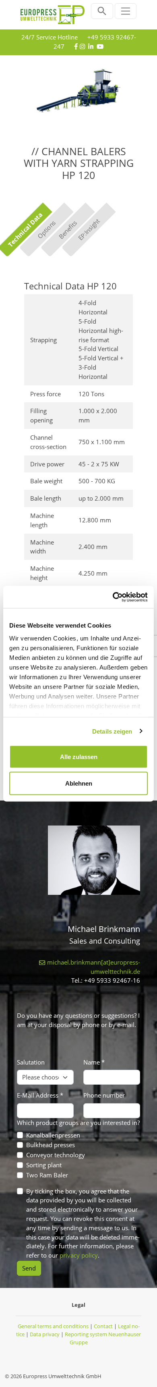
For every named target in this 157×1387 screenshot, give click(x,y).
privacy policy (79, 1255)
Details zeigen (112, 731)
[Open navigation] (126, 11)
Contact (103, 1326)
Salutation (31, 1062)
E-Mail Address (40, 1095)
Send (29, 1268)
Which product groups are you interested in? (78, 1123)
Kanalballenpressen (53, 1135)
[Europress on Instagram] (82, 46)
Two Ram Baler (47, 1175)
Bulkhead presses (50, 1145)
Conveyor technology (55, 1155)
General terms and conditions (53, 1326)
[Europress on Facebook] (76, 46)
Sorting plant (44, 1165)
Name (94, 1062)
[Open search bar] (102, 11)
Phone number (104, 1095)
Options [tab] (46, 229)
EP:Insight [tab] (88, 229)
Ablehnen (78, 783)
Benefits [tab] (67, 229)
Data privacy (45, 1334)
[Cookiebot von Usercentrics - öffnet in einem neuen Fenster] (113, 597)
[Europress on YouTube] (100, 46)
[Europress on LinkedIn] (90, 46)
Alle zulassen (78, 756)
